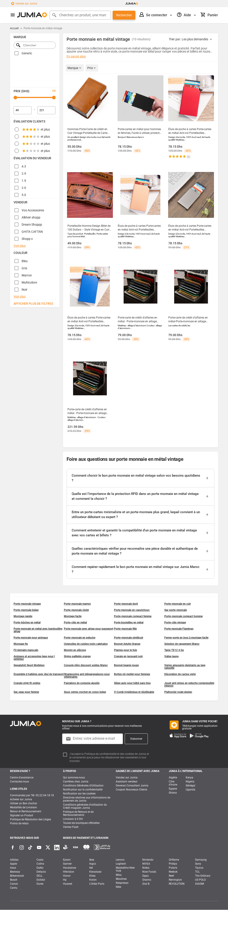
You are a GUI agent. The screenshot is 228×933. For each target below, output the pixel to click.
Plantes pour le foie (125, 650)
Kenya (189, 777)
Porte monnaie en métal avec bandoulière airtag (38, 630)
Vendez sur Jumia (26, 3)
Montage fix (21, 643)
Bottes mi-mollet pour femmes (132, 674)
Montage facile (72, 616)
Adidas (14, 859)
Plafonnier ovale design (178, 692)
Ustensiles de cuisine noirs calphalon (86, 643)
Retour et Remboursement (25, 811)
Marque (72, 68)
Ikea (91, 859)
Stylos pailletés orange (77, 656)
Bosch (13, 879)
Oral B (145, 883)
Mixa (119, 874)
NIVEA (146, 863)
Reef (171, 875)
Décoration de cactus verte (180, 674)
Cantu (13, 887)
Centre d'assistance (21, 777)
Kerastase (95, 871)
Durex (40, 883)
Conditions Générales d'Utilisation (83, 785)
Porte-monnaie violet (76, 610)
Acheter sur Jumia (21, 799)
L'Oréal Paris (96, 883)
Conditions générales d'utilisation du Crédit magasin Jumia (85, 806)
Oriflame (174, 859)
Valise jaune (171, 656)
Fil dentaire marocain (26, 650)
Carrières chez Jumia (75, 781)
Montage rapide (23, 616)
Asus (13, 867)
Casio (40, 859)
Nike (118, 886)
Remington (175, 879)
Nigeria (190, 781)
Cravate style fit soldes (27, 683)
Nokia (145, 867)
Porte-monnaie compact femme (132, 616)
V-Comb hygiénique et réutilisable (134, 692)
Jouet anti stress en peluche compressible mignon (189, 684)
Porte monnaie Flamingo (178, 628)
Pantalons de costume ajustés (82, 683)
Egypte (173, 788)
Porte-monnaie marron (77, 603)
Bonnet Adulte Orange (127, 643)
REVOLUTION (177, 883)
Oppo (145, 875)
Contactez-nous (19, 781)
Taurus (199, 867)
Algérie (173, 777)
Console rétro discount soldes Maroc (86, 665)
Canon (14, 883)
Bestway (15, 871)
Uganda (190, 789)
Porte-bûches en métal (27, 622)
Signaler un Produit (21, 815)
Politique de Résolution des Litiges (30, 819)
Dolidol (41, 879)
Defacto (41, 871)
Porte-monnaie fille (125, 628)
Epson (67, 859)
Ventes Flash (71, 827)
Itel (91, 867)
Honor (67, 875)
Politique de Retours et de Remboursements (78, 813)
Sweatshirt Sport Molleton (29, 665)
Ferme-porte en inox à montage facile (186, 637)
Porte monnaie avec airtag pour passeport (88, 628)
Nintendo (147, 859)
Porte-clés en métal (75, 622)
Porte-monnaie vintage (27, 603)
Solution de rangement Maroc (182, 643)
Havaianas (69, 867)
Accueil (14, 28)
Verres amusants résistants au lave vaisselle (184, 667)
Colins (40, 863)
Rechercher (124, 15)
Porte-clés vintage (175, 622)
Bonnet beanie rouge (126, 665)
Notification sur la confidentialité (82, 789)
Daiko (40, 867)
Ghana (173, 792)
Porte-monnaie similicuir (128, 637)
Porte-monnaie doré (126, 603)
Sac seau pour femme (26, 692)
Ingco (92, 863)
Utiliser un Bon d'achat (23, 803)
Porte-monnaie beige (26, 610)
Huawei (67, 883)
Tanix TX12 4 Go (174, 650)
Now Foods (149, 871)
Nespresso (122, 882)
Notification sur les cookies (79, 793)
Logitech (121, 863)
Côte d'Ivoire (173, 783)
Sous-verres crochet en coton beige (85, 692)
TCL (197, 871)
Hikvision (68, 871)
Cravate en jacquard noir (128, 656)
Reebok (173, 871)
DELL (40, 875)
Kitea (92, 875)
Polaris (173, 867)
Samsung (201, 859)
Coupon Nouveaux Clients (131, 789)
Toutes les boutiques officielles (81, 823)
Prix (90, 68)
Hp (65, 879)
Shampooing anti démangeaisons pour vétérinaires (87, 675)
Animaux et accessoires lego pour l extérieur (34, 658)
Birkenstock (17, 875)
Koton (93, 879)
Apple (13, 863)
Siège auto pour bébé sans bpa (132, 683)
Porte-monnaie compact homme (183, 616)
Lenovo (120, 859)
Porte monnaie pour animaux (31, 637)
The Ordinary (202, 875)
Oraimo (146, 879)
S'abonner (136, 738)
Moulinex (121, 878)
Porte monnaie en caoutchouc (132, 610)
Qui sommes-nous (74, 777)
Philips (173, 863)
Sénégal (190, 785)
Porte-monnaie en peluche (79, 637)
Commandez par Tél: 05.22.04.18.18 (32, 795)
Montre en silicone (75, 650)
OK (54, 90)
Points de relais (19, 823)
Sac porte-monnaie (175, 610)
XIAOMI (199, 883)
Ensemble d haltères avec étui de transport (39, 674)
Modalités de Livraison (23, 807)
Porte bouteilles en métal (128, 622)
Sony (198, 863)
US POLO (200, 879)
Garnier (67, 863)
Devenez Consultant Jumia (132, 785)
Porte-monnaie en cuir (177, 603)
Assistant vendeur (126, 781)
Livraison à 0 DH (73, 819)
